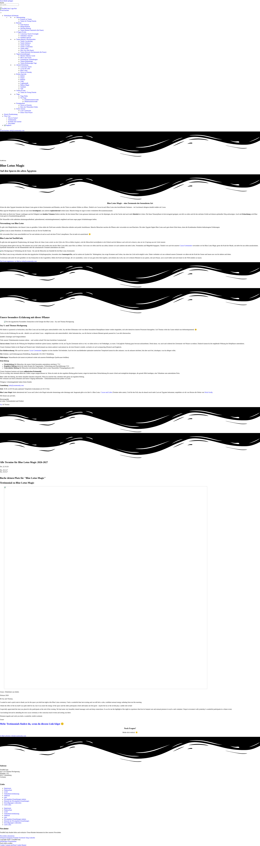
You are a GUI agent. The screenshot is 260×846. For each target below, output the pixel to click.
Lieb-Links (7, 805)
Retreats (18, 23)
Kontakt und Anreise (14, 121)
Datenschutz (8, 790)
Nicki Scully (208, 392)
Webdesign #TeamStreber (8, 841)
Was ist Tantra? (13, 118)
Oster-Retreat (24, 25)
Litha (22, 81)
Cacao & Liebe (25, 68)
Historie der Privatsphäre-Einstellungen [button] (16, 801)
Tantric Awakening (26, 41)
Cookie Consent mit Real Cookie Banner (13, 845)
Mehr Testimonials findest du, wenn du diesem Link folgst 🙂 (32, 724)
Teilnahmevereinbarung (11, 794)
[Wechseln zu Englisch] (7, 125)
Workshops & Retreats (11, 15)
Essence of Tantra (26, 19)
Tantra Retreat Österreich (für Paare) (32, 30)
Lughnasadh (24, 83)
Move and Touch (25, 57)
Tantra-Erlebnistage (26, 61)
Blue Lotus (23, 70)
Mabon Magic (24, 85)
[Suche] (1, 7)
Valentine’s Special (26, 36)
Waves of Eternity (26, 72)
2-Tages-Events (21, 32)
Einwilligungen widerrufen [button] (12, 803)
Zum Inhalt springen (6, 1)
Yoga (18, 94)
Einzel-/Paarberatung (10, 114)
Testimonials (12, 120)
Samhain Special (25, 37)
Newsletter (11, 123)
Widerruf (7, 795)
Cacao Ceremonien (35, 350)
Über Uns (7, 116)
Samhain (23, 87)
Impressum (7, 788)
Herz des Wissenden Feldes (29, 107)
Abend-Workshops (22, 65)
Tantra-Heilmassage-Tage (28, 63)
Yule (21, 89)
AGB (6, 792)
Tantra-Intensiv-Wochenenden (26, 39)
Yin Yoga (23, 98)
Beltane (22, 79)
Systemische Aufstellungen (29, 59)
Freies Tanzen (20, 109)
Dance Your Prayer (26, 112)
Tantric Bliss (24, 48)
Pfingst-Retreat (25, 26)
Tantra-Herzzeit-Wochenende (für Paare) (33, 52)
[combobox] (9, 5)
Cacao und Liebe (106, 392)
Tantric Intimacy (25, 43)
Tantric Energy (25, 45)
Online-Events (20, 90)
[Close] (1, 129)
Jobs (5, 797)
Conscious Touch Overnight (29, 34)
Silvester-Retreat (25, 28)
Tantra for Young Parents (28, 21)
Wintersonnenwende (30, 101)
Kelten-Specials (21, 74)
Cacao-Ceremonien (186, 245)
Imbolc (22, 76)
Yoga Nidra (24, 96)
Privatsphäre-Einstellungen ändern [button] (15, 799)
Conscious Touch (25, 67)
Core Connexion (25, 111)
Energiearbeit (20, 103)
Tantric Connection (26, 47)
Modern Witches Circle (27, 56)
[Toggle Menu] (1, 12)
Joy (1, 404)
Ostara (22, 78)
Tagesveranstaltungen (23, 54)
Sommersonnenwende (31, 100)
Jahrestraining (20, 17)
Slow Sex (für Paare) (27, 50)
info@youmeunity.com (16, 385)
